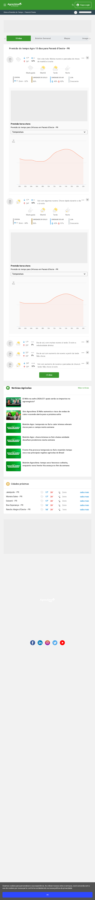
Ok (48, 895)
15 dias (18, 38)
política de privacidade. (63, 888)
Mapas (67, 38)
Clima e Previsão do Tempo (13, 12)
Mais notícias (83, 388)
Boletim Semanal (43, 38)
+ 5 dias (49, 375)
